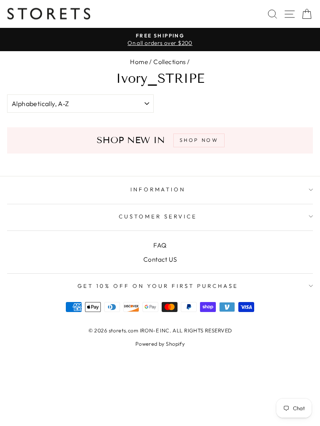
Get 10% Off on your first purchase (158, 285)
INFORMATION (158, 189)
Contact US (160, 259)
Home (139, 62)
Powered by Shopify (160, 343)
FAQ (159, 245)
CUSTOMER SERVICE (158, 216)
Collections (169, 62)
